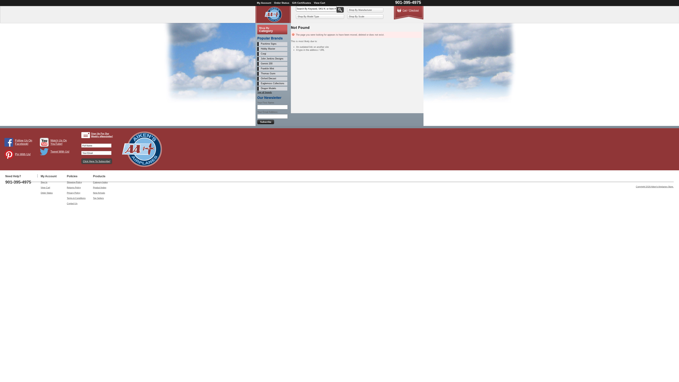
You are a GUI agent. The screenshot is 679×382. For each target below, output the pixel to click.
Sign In (44, 182)
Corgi (263, 53)
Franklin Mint (267, 68)
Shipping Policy (74, 182)
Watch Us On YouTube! (58, 142)
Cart (405, 10)
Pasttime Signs (269, 43)
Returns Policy (74, 187)
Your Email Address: (267, 112)
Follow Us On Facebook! (23, 142)
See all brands (264, 92)
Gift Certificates (301, 2)
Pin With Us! (23, 154)
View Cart (319, 2)
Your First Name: (266, 102)
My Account (264, 2)
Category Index (100, 182)
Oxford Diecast (268, 78)
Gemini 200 (266, 63)
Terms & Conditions (76, 198)
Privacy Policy (73, 193)
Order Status (281, 2)
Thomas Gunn (268, 73)
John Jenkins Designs (272, 58)
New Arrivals (99, 193)
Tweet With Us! (59, 151)
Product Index (99, 187)
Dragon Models (268, 88)
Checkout (414, 10)
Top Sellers (98, 198)
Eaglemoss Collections (272, 83)
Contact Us (72, 203)
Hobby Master (268, 48)
